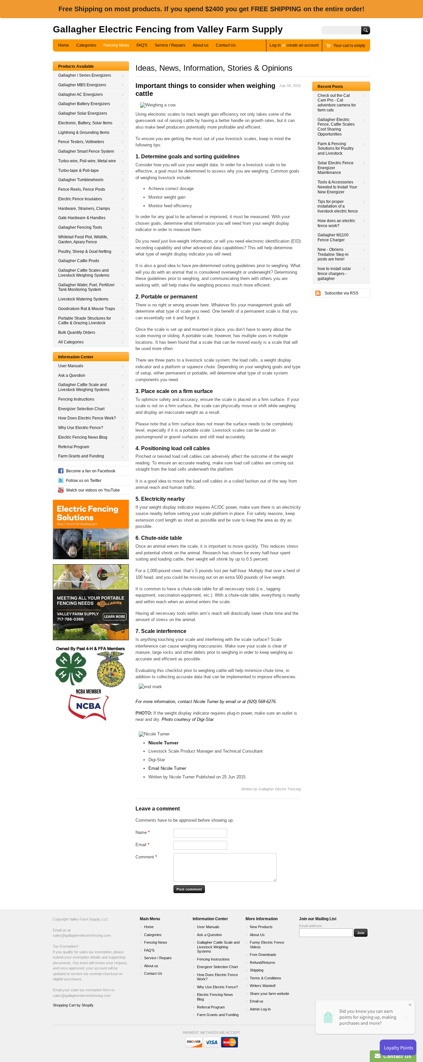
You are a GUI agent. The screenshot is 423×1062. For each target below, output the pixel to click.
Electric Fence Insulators (80, 199)
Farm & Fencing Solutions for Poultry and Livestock (336, 148)
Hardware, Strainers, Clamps (84, 208)
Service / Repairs (170, 45)
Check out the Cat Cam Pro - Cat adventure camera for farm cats (337, 102)
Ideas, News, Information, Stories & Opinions (213, 67)
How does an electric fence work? (336, 223)
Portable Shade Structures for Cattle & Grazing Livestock (84, 321)
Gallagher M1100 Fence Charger (333, 237)
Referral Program (73, 447)
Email (142, 844)
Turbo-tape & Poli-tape (78, 170)
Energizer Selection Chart (81, 409)
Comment (146, 856)
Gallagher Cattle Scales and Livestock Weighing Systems (83, 273)
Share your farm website (269, 994)
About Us (257, 935)
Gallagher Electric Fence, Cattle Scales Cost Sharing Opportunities (336, 127)
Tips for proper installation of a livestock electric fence (338, 206)
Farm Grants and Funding (81, 456)
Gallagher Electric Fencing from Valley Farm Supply (168, 29)
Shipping (256, 970)
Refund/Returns (262, 962)
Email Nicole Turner (167, 768)
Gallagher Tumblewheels (80, 179)
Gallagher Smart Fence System (86, 151)
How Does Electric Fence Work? (87, 418)
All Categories (71, 342)
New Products (261, 927)
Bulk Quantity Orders (76, 332)
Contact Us (226, 45)
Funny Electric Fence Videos (267, 944)
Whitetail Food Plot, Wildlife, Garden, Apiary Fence (83, 239)
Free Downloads (263, 955)
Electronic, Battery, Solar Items (85, 123)
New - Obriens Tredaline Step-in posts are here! (333, 254)
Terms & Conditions (265, 978)
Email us (256, 1001)
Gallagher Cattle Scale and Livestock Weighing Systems (83, 387)
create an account (303, 45)
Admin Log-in (260, 1009)
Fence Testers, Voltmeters (81, 141)
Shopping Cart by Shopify (73, 1005)
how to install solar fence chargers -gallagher (334, 273)
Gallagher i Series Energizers (84, 75)
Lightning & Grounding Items (83, 132)
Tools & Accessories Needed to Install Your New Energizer (337, 187)
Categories (86, 45)
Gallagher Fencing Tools (80, 227)
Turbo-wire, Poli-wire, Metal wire (87, 161)
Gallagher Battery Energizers (84, 103)
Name (142, 832)
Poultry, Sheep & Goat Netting (84, 251)
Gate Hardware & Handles (81, 218)
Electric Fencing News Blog (82, 437)
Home (63, 45)
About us (201, 45)
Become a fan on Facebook (90, 471)
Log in (275, 45)
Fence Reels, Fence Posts (81, 189)
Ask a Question (71, 375)
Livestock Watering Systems (83, 299)
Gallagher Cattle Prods (78, 260)
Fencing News (116, 45)
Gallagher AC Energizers (80, 94)
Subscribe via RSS (341, 293)
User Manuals (70, 366)
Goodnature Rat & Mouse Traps (86, 308)
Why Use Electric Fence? (80, 427)
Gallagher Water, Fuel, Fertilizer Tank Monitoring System (86, 287)
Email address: (311, 926)
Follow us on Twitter (83, 480)
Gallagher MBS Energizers (82, 85)
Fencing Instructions (76, 399)
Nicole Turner (205, 701)
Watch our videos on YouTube (93, 490)
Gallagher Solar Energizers (82, 113)
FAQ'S (141, 45)
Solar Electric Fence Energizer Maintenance (336, 168)
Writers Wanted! (263, 986)
